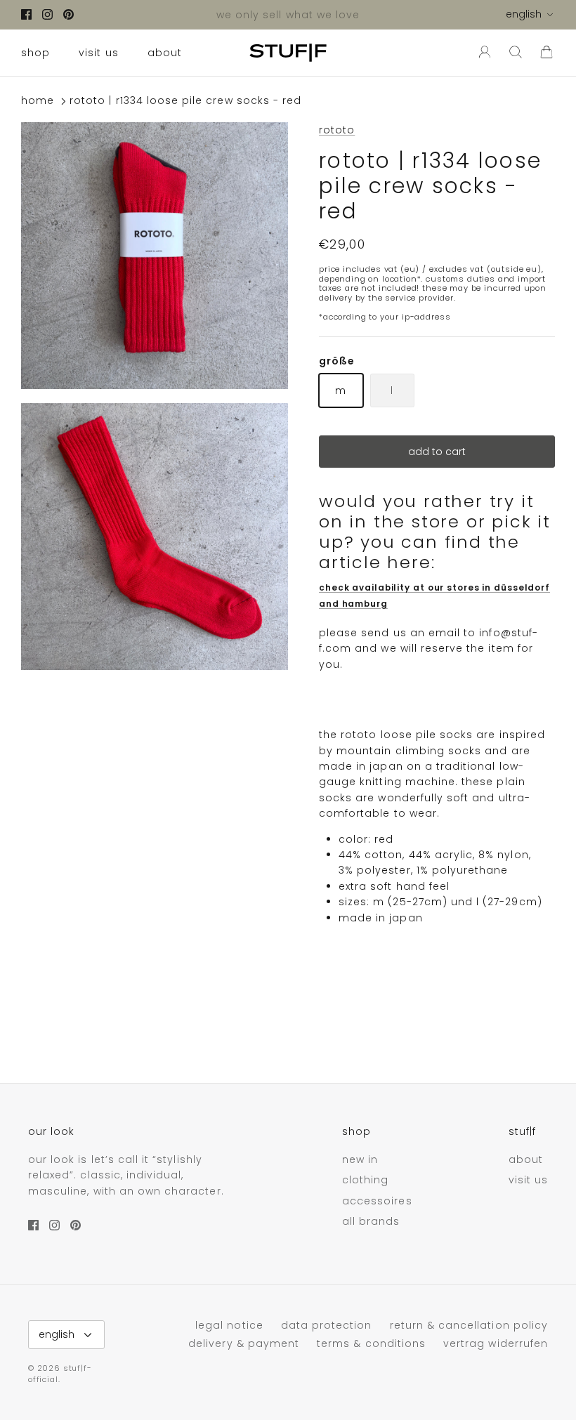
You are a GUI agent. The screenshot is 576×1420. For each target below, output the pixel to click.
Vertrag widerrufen (495, 1343)
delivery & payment (243, 1343)
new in (360, 1159)
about (165, 53)
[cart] (546, 53)
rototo (337, 130)
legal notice (229, 1325)
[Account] (482, 52)
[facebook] (26, 14)
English (524, 14)
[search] (515, 53)
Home (37, 101)
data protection (326, 1325)
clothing (365, 1180)
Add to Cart (437, 452)
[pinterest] (68, 14)
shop (35, 53)
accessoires (377, 1201)
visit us (98, 53)
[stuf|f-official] (288, 53)
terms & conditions (371, 1343)
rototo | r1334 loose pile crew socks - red (185, 101)
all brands (371, 1221)
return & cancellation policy (469, 1325)
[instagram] (47, 14)
